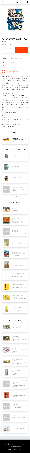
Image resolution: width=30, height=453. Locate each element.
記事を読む (18, 446)
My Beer (15, 2)
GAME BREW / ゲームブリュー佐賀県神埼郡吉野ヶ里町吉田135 (19, 139)
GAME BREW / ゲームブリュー (8, 44)
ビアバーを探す (22, 444)
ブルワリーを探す (13, 444)
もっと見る (15, 196)
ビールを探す (5, 444)
